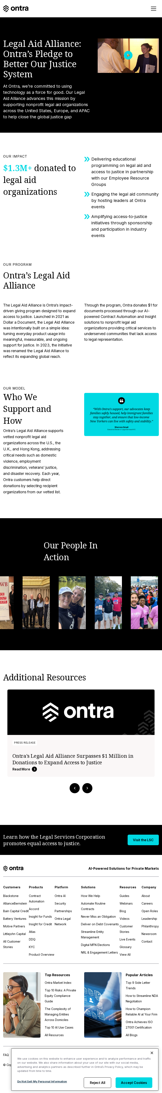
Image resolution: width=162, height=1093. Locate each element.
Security (60, 903)
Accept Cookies (134, 1083)
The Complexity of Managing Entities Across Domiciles (58, 1014)
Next (87, 788)
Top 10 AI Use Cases (59, 1027)
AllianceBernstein (15, 903)
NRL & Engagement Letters (99, 952)
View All (125, 954)
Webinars (126, 903)
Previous (75, 788)
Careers (147, 903)
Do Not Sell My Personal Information (42, 1081)
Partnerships (63, 911)
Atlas (32, 932)
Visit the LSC (143, 840)
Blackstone (11, 896)
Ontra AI (60, 896)
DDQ (32, 939)
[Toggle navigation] (153, 8)
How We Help (90, 896)
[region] (85, 1069)
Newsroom (149, 934)
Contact (147, 941)
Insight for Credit (40, 924)
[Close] (152, 1053)
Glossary (126, 947)
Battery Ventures (14, 918)
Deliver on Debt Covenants (100, 924)
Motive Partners (14, 926)
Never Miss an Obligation (98, 916)
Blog (123, 911)
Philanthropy (150, 926)
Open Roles (150, 911)
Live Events (127, 939)
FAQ (6, 1055)
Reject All (97, 1083)
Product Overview (41, 954)
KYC (32, 947)
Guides (124, 896)
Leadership (149, 918)
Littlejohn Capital (14, 934)
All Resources (54, 1035)
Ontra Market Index (58, 982)
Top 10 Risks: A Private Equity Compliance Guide (60, 995)
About (146, 896)
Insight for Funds (40, 916)
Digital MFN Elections (95, 945)
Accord (34, 909)
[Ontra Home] (15, 8)
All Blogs (132, 1035)
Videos (125, 918)
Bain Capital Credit (16, 911)
